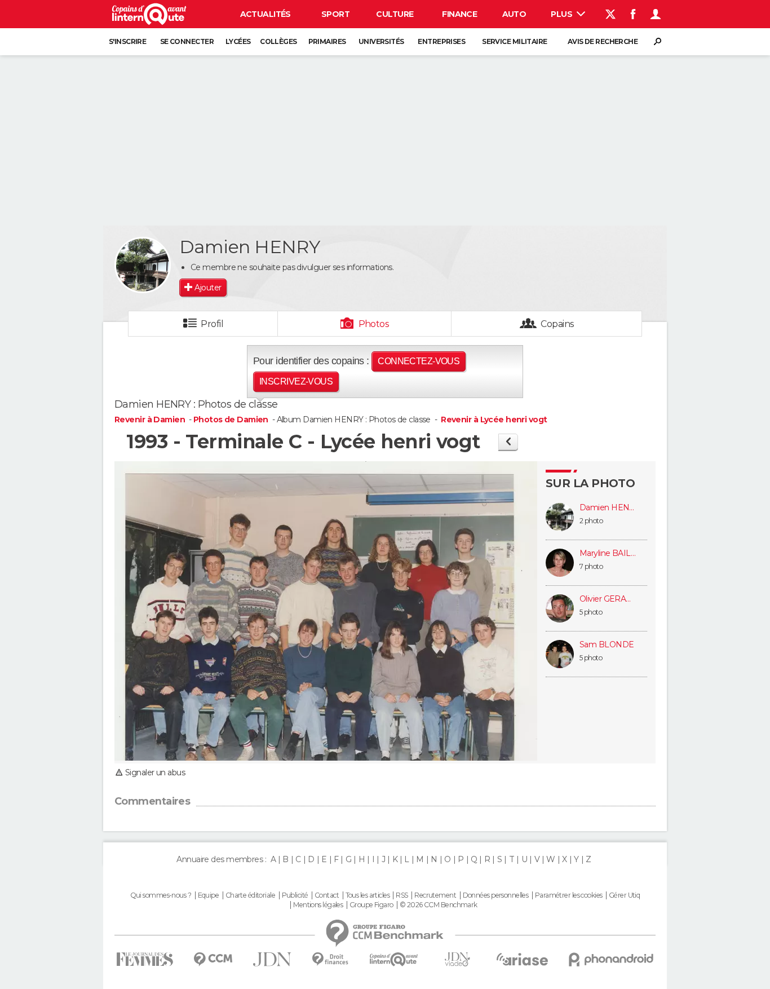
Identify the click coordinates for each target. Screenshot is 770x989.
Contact (327, 895)
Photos (374, 324)
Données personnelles (496, 895)
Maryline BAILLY (607, 553)
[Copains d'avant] (394, 959)
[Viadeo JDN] (457, 959)
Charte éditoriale (250, 895)
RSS (402, 895)
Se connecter (187, 41)
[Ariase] (522, 959)
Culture (394, 14)
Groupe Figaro (371, 905)
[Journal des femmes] (144, 959)
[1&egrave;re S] (508, 442)
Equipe (208, 895)
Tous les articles (368, 895)
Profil (212, 324)
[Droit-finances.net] (331, 959)
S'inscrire (127, 41)
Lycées (238, 41)
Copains (557, 324)
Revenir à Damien (150, 419)
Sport (335, 14)
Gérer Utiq (624, 895)
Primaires (327, 41)
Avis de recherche (603, 41)
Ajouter (207, 287)
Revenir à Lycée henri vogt (494, 419)
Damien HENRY (607, 508)
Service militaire (514, 41)
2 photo (591, 520)
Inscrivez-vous (296, 381)
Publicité (295, 895)
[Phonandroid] (611, 959)
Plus (562, 14)
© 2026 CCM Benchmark (438, 905)
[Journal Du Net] (272, 959)
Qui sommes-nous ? (160, 895)
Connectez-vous (418, 361)
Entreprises (441, 41)
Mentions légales (318, 905)
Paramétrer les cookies (569, 895)
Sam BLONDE (606, 645)
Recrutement (435, 895)
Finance (459, 14)
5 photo (590, 612)
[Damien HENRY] (142, 265)
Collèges (278, 41)
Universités (381, 41)
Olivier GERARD (607, 599)
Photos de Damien (230, 419)
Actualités (265, 14)
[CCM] (213, 959)
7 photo (591, 566)
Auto (514, 14)
